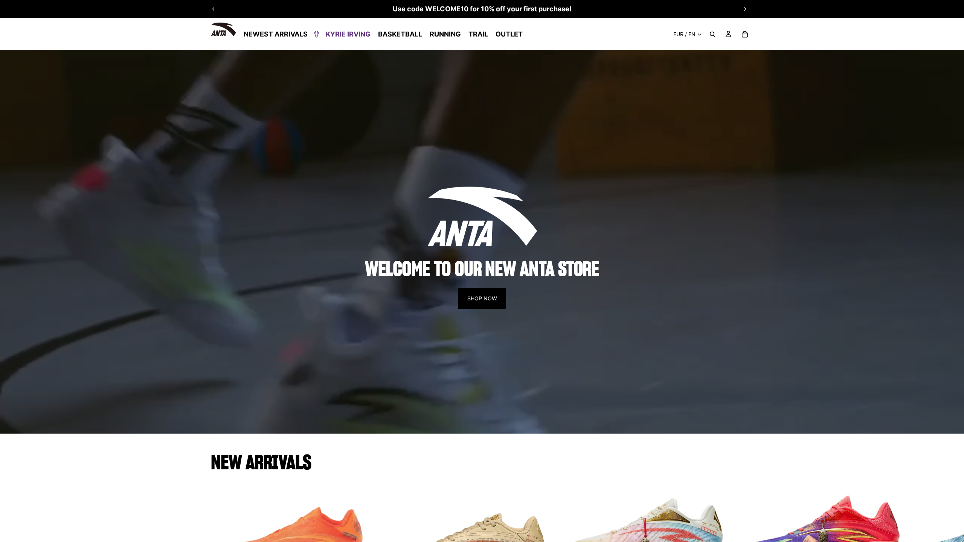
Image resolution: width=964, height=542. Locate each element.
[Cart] (745, 34)
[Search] (712, 34)
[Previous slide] (213, 9)
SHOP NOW (482, 298)
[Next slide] (745, 9)
